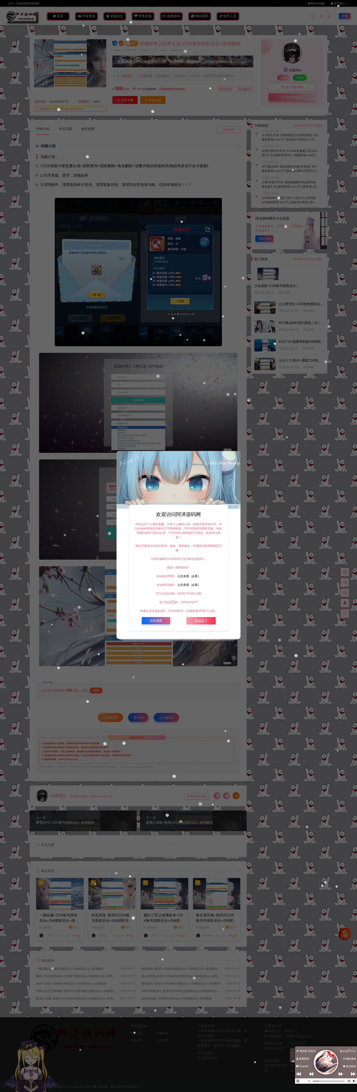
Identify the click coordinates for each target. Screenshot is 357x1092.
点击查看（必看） (189, 576)
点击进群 (156, 620)
